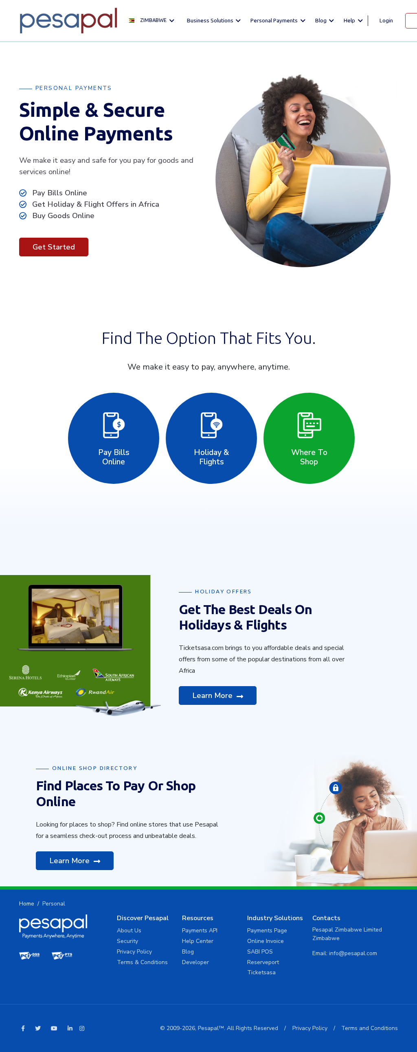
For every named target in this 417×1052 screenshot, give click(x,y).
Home (26, 904)
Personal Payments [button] (274, 20)
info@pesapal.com (353, 953)
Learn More (213, 695)
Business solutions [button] (211, 20)
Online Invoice (265, 941)
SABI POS (260, 952)
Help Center (197, 941)
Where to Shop (309, 457)
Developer (195, 962)
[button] (153, 20)
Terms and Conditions (369, 1028)
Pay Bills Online (113, 457)
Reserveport (263, 962)
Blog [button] (321, 20)
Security (127, 941)
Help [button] (350, 20)
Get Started (54, 247)
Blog (188, 952)
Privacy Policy (134, 952)
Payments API (199, 930)
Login (386, 20)
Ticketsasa (261, 972)
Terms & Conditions (142, 962)
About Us (129, 930)
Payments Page (267, 930)
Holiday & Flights (211, 457)
